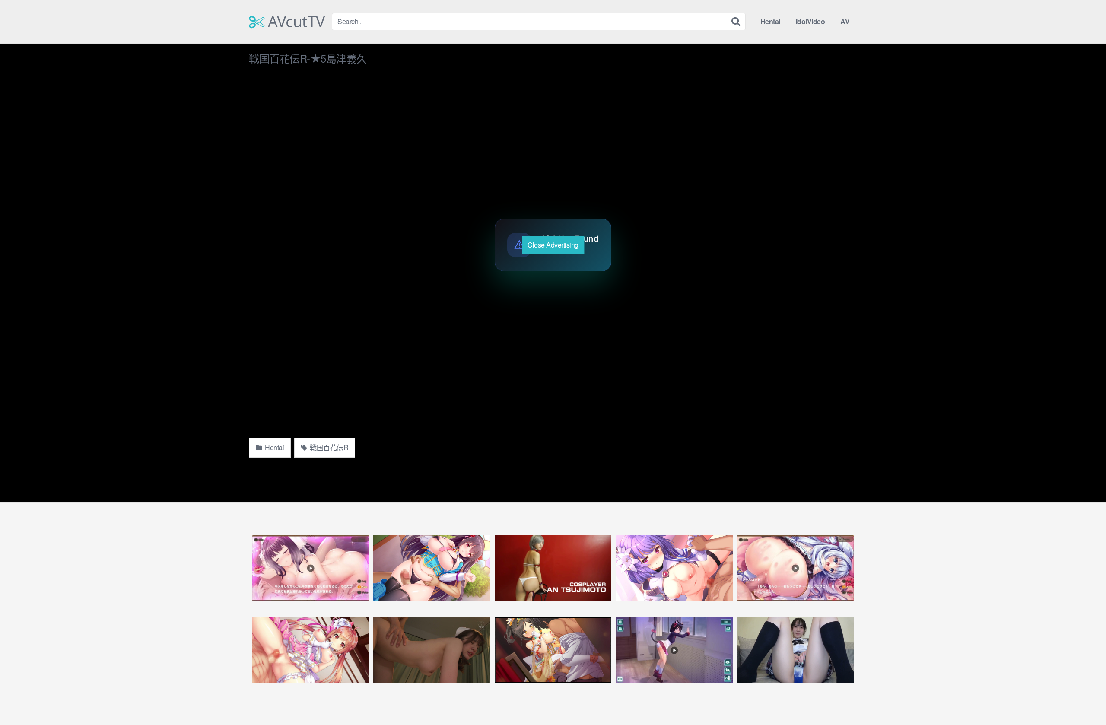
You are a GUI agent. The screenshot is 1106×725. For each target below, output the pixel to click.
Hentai (770, 21)
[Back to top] (1082, 697)
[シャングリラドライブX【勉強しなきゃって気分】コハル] (674, 650)
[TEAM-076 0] (553, 568)
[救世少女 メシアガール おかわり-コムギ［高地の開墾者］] (310, 568)
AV (844, 21)
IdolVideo (810, 21)
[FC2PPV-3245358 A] (795, 650)
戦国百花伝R (328, 447)
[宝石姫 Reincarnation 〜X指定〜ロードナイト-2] (431, 568)
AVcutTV (294, 21)
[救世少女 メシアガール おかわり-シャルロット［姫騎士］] (795, 568)
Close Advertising (553, 245)
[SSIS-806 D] (431, 650)
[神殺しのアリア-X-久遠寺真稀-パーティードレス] (310, 650)
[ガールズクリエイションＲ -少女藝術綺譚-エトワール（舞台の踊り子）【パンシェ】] (553, 650)
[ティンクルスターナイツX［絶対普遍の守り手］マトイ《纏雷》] (674, 568)
